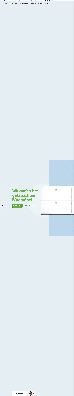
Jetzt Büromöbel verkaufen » (55, 0)
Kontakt (46, 3)
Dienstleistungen (40, 3)
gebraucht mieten (25, 3)
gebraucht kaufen (18, 3)
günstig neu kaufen (33, 3)
